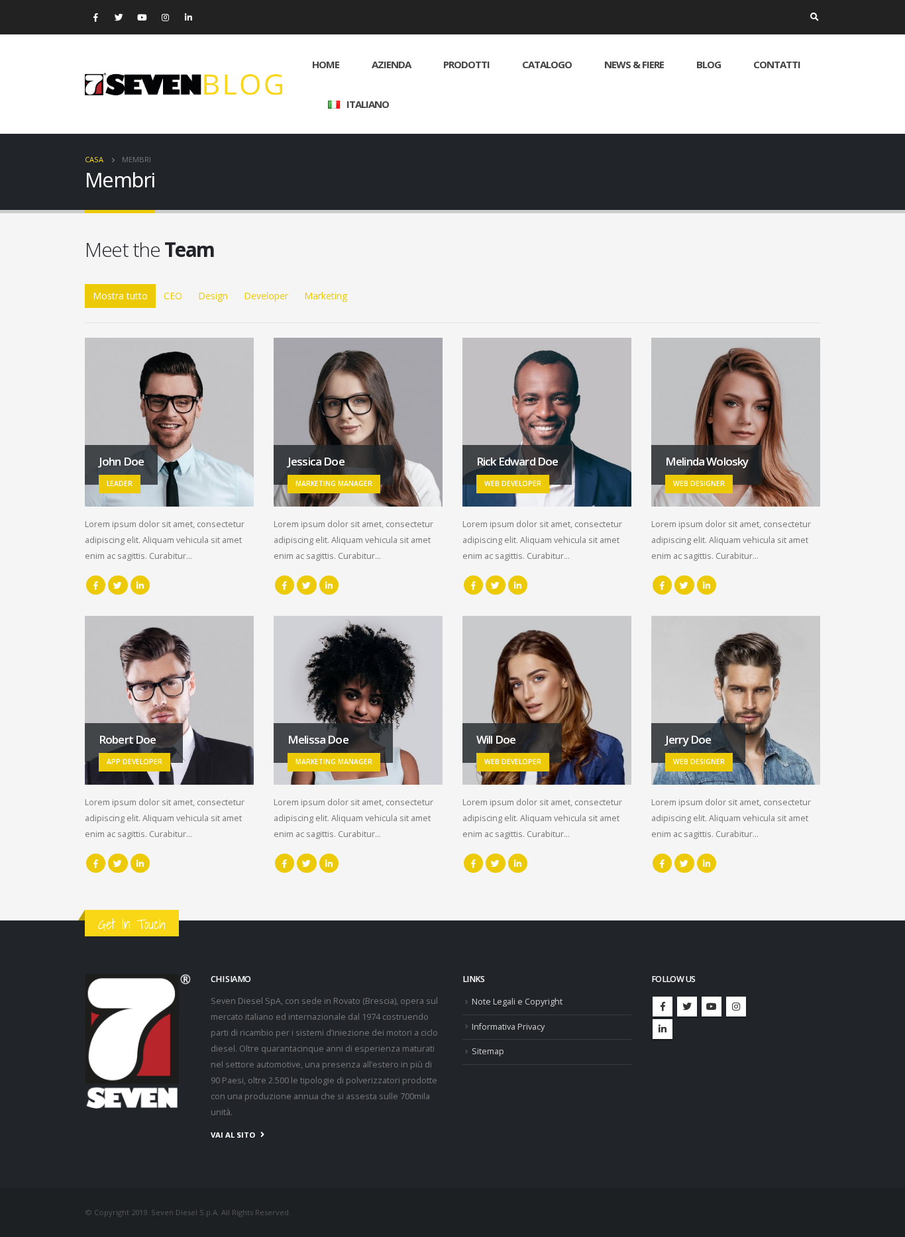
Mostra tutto (120, 295)
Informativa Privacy (508, 1026)
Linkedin (662, 1029)
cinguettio (117, 585)
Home (325, 64)
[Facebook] (95, 17)
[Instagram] (165, 17)
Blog (708, 64)
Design (213, 295)
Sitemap (488, 1051)
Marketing (325, 295)
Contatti (776, 64)
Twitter (687, 1006)
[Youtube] (142, 17)
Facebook (95, 585)
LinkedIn (140, 585)
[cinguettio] (119, 17)
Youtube (711, 1006)
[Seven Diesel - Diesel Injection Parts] (184, 84)
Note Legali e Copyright (517, 1001)
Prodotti (466, 64)
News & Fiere (634, 64)
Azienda (391, 64)
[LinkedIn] (188, 17)
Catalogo (547, 64)
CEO (173, 295)
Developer (266, 295)
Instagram (736, 1006)
